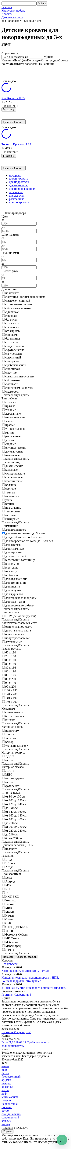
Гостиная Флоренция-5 (16, 994)
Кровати (7, 14)
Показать (8, 956)
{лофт (5, 1073)
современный (10, 1117)
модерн (6, 1100)
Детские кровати (12, 17)
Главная (7, 7)
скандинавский (11, 1114)
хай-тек (6, 1120)
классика (7, 1086)
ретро (5, 1110)
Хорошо (7, 1131)
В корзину (8, 109)
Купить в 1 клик (12, 122)
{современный (11, 1076)
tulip (4, 1069)
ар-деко (6, 1080)
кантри (6, 1083)
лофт (5, 1093)
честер (6, 1124)
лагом (5, 1090)
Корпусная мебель (13, 10)
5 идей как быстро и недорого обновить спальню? (34, 987)
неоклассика (10, 1103)
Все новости (10, 963)
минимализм (10, 1097)
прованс (7, 1107)
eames (5, 1066)
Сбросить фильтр (26, 956)
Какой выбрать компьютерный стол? (25, 970)
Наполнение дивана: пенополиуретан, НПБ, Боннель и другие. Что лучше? (30, 979)
